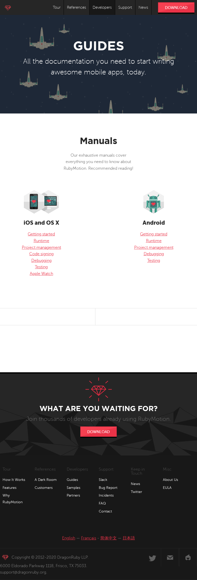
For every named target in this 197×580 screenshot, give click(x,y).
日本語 (129, 538)
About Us (170, 480)
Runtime (41, 241)
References (76, 7)
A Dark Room (46, 480)
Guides (72, 480)
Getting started (41, 234)
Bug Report (108, 488)
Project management (41, 247)
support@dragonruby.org (23, 572)
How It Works (14, 480)
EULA (167, 488)
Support (125, 7)
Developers (102, 7)
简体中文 (108, 538)
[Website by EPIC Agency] (188, 557)
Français (88, 538)
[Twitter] (152, 557)
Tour (57, 7)
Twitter (136, 492)
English (68, 538)
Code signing (41, 254)
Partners (73, 495)
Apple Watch (41, 273)
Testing (41, 267)
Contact (105, 511)
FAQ (102, 503)
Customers (44, 488)
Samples (73, 488)
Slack (103, 480)
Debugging (41, 260)
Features (9, 488)
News (143, 7)
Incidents (106, 495)
